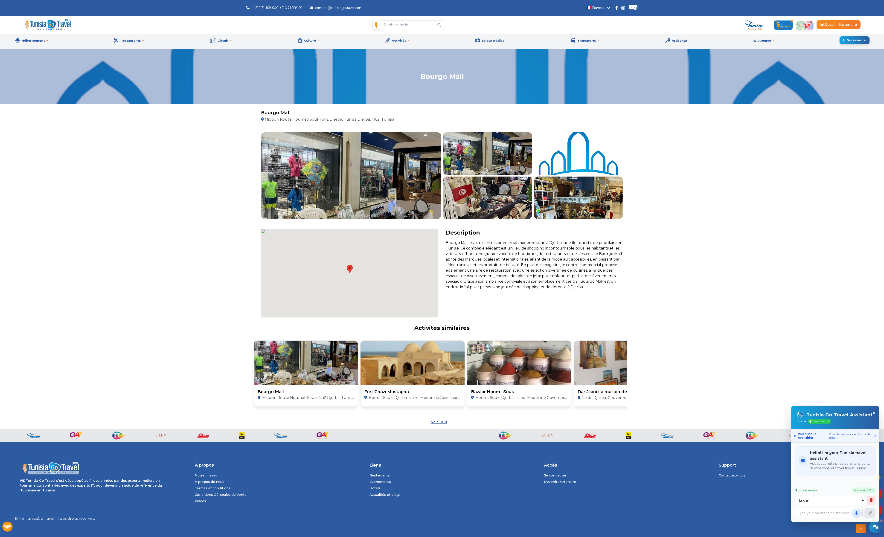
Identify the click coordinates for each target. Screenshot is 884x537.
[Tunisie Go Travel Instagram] (623, 8)
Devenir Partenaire (840, 25)
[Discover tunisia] (754, 25)
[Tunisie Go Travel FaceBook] (616, 8)
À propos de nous (209, 482)
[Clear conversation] (871, 500)
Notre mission (206, 475)
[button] (350, 269)
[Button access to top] (861, 528)
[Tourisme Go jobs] (783, 25)
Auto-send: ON (864, 490)
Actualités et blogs (385, 495)
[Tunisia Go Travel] (92, 468)
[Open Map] (804, 25)
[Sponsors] (7, 526)
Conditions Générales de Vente (221, 495)
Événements (380, 482)
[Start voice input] (857, 513)
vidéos (200, 501)
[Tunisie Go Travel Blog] (633, 8)
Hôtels (375, 488)
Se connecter (857, 40)
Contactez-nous (732, 475)
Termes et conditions (212, 488)
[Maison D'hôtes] (376, 25)
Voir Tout (439, 422)
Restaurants (379, 475)
